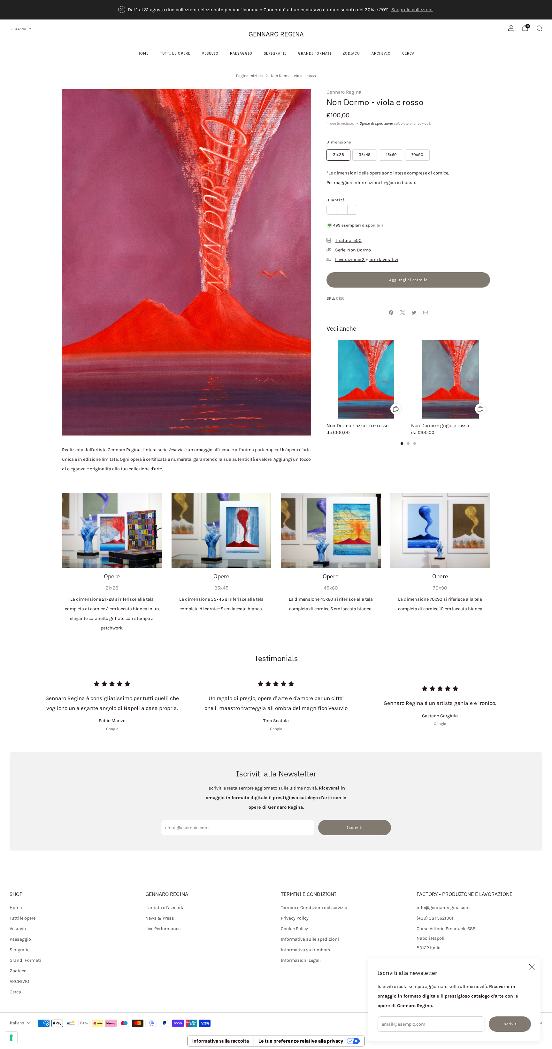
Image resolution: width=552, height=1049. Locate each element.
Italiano (18, 28)
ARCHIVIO (381, 53)
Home (143, 53)
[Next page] (490, 379)
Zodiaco (351, 53)
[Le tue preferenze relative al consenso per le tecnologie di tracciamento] (11, 1038)
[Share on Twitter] (414, 312)
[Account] (511, 28)
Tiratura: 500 (348, 240)
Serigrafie (275, 53)
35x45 (364, 154)
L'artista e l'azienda (165, 907)
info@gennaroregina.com (443, 907)
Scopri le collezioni (412, 9)
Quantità (335, 200)
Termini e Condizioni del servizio (314, 907)
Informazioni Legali (301, 960)
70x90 (417, 154)
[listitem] (276, 10)
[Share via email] (425, 312)
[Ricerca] (539, 28)
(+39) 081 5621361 (435, 918)
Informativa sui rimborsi (306, 950)
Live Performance (162, 928)
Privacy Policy (295, 918)
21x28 (338, 154)
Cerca (408, 53)
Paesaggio (241, 53)
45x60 (391, 154)
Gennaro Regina (343, 92)
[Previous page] (326, 379)
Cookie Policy (294, 928)
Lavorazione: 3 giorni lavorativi (366, 259)
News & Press (159, 918)
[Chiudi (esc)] (531, 967)
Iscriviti (510, 1024)
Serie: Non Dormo (353, 250)
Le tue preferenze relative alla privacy (300, 1041)
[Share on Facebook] (391, 312)
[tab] (402, 443)
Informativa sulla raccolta (220, 1041)
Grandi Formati (314, 53)
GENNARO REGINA (276, 34)
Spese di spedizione (376, 123)
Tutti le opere (175, 53)
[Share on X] (402, 312)
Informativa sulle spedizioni (310, 939)
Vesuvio (210, 53)
